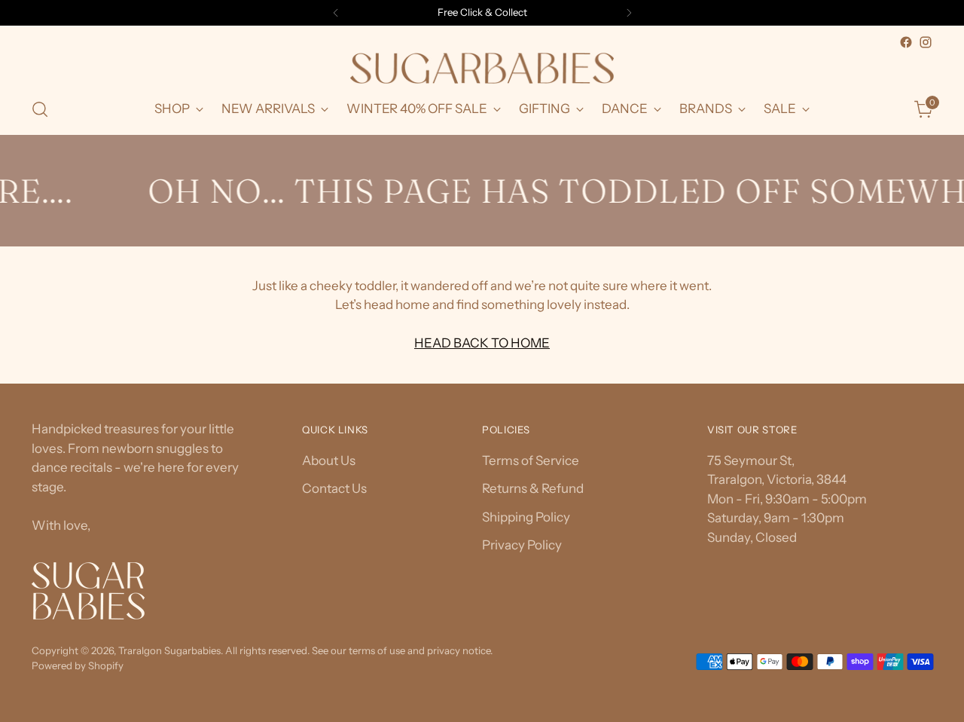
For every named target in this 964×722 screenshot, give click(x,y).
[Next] (628, 13)
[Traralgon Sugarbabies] (482, 68)
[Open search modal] (40, 109)
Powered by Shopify (78, 665)
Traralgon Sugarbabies (169, 650)
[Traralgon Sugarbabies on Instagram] (925, 42)
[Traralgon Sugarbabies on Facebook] (906, 42)
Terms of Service (530, 460)
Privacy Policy (522, 544)
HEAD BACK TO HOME (482, 342)
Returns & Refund (533, 488)
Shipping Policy (526, 517)
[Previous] (335, 13)
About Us (328, 460)
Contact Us (334, 488)
